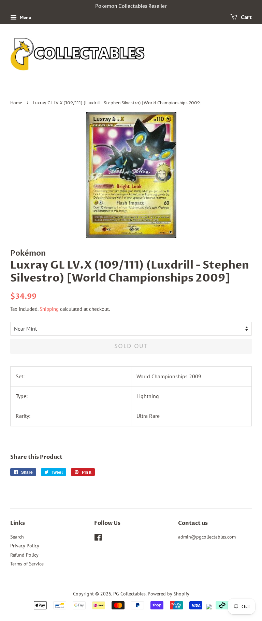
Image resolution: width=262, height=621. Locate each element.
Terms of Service (27, 564)
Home (16, 103)
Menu (24, 17)
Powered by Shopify (168, 594)
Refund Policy (24, 555)
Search (17, 537)
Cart (246, 17)
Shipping (49, 309)
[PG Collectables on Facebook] (98, 538)
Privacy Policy (24, 546)
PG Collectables (129, 594)
